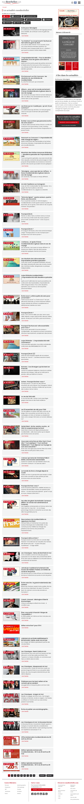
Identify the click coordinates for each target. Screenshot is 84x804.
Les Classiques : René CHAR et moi (33, 651)
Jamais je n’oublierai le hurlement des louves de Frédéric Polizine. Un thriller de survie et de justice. (35, 570)
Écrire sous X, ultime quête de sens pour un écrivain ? (35, 297)
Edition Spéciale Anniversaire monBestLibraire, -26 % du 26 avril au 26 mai (35, 752)
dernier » (49, 775)
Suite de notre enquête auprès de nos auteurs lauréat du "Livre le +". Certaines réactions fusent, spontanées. (35, 357)
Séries (27, 22)
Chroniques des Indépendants (14, 19)
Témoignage (20, 787)
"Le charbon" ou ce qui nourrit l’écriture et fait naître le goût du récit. (36, 42)
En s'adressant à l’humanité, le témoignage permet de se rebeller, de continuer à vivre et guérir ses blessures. (36, 31)
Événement (48, 19)
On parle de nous (73, 791)
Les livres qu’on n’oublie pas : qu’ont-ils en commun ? (36, 107)
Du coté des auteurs (34, 19)
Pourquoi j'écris (26, 214)
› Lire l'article (24, 36)
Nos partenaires (74, 799)
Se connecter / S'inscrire (72, 2)
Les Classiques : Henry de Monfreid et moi (36, 553)
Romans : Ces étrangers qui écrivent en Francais (35, 368)
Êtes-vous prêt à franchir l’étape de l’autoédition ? (34, 613)
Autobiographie (21, 785)
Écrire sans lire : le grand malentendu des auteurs (36, 583)
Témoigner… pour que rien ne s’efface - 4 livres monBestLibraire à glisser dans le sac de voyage (36, 173)
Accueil (4, 7)
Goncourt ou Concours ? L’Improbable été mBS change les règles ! (36, 138)
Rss (46, 794)
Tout (7, 16)
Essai (6, 793)
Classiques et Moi (31, 16)
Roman (7, 785)
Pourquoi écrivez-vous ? (30, 486)
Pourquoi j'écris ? (27, 229)
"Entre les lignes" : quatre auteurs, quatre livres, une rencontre (36, 198)
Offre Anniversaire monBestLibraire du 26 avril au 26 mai (36, 738)
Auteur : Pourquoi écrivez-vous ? (33, 382)
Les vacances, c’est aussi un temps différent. (34, 176)
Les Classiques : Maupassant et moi (34, 666)
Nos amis (72, 788)
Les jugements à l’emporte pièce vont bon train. (35, 685)
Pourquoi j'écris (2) (28, 354)
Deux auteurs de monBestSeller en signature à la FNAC (33, 520)
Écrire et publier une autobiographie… (34, 709)
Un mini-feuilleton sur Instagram (33, 184)
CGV (59, 798)
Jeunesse (7, 791)
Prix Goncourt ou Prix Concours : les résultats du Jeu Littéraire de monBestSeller (34, 78)
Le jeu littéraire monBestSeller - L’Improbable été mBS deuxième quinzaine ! (36, 277)
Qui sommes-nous (61, 791)
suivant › (42, 775)
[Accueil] (11, 2)
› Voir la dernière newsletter (68, 125)
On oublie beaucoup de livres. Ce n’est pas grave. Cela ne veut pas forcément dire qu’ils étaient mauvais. (36, 111)
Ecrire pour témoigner (29, 28)
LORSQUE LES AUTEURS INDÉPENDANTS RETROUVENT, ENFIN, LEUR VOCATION (34, 639)
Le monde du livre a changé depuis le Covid (34, 472)
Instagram (43, 794)
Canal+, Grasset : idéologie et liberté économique (34, 600)
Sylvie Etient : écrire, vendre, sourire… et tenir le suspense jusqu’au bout (35, 427)
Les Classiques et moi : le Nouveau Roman (36, 722)
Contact (60, 794)
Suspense (7, 787)
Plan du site (73, 797)
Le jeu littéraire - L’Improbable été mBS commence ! (35, 341)
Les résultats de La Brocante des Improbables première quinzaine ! (33, 259)
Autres (19, 793)
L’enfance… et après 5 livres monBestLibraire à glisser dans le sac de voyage (36, 244)
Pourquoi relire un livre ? (29, 538)
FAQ (59, 788)
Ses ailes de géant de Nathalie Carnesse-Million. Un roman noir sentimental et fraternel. (36, 502)
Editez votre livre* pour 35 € (31, 626)
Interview (8, 22)
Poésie (19, 789)
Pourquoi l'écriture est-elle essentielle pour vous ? (35, 327)
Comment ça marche (61, 785)
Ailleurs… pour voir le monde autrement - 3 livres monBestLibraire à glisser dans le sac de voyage (36, 91)
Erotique (19, 791)
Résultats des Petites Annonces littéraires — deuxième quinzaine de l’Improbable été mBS (36, 154)
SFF (6, 789)
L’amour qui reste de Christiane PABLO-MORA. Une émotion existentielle (35, 459)
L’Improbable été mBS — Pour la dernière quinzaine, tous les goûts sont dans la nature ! (36, 59)
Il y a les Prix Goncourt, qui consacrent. (32, 82)
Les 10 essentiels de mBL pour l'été (33, 410)
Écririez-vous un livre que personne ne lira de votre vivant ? (36, 122)
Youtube (38, 794)
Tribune (18, 22)
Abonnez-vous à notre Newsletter (42, 789)
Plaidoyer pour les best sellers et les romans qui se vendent (34, 682)
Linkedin (41, 794)
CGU (59, 796)
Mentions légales (72, 785)
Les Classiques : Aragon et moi (32, 694)
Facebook (32, 794)
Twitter (35, 794)
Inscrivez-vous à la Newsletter (68, 122)
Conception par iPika (74, 794)
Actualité (17, 16)
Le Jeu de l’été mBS (28, 397)
